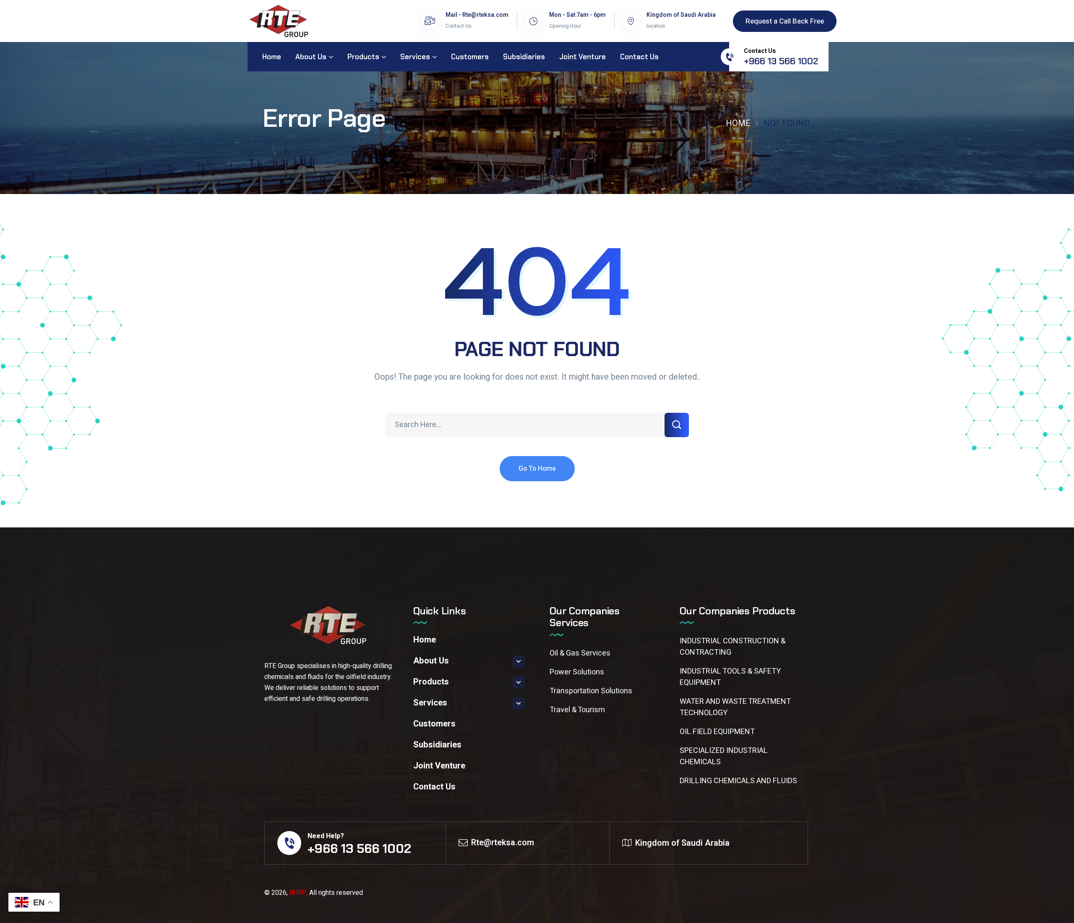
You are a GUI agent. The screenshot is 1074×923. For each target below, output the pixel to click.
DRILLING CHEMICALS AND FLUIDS (738, 781)
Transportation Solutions (591, 691)
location (655, 26)
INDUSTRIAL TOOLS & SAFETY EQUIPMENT (730, 677)
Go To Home (537, 469)
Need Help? (326, 836)
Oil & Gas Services (580, 653)
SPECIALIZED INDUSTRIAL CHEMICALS (724, 756)
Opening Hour (565, 26)
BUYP (297, 893)
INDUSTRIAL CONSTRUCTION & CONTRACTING (732, 646)
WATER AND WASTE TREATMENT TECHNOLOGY (735, 707)
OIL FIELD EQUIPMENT (717, 731)
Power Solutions (577, 672)
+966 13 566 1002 (781, 61)
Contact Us (459, 26)
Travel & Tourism (577, 710)
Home (738, 123)
